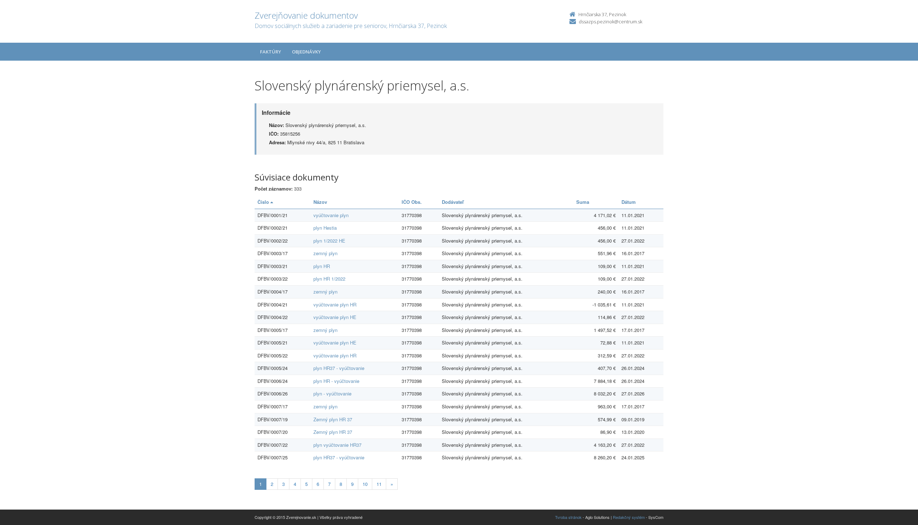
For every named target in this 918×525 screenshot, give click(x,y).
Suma (582, 201)
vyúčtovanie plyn (331, 215)
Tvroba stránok (568, 517)
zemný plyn (325, 253)
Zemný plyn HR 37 (332, 419)
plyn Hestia (325, 227)
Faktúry (270, 51)
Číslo (263, 201)
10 (365, 484)
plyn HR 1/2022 (329, 278)
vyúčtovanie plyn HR (334, 304)
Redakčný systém (629, 517)
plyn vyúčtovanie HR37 (337, 444)
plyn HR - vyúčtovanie (336, 381)
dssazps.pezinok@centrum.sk (610, 21)
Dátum (628, 201)
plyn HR (321, 266)
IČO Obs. (412, 201)
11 (379, 484)
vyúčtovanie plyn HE (334, 317)
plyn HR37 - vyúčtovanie (338, 368)
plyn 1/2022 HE (329, 240)
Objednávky (306, 51)
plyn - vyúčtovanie (332, 393)
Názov (320, 201)
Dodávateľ (453, 201)
